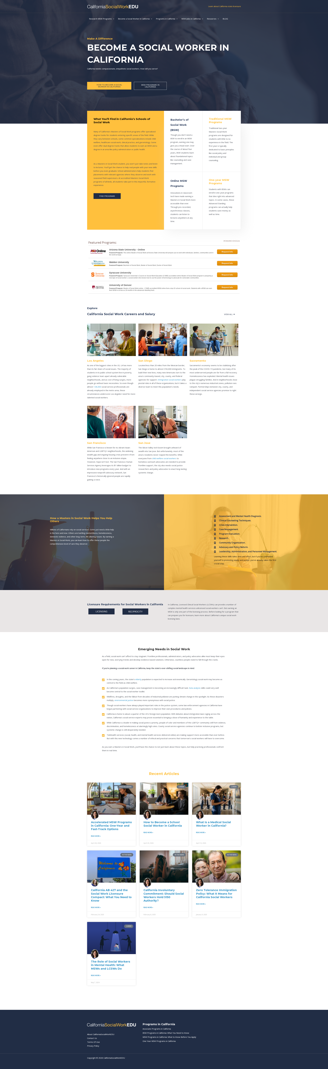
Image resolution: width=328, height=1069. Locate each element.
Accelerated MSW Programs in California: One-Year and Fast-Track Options (111, 826)
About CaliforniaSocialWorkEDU (100, 1034)
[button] (113, 18)
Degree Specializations (109, 126)
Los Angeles (95, 360)
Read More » (96, 836)
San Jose (144, 443)
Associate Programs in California (157, 1028)
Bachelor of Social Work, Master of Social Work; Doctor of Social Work (147, 265)
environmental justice (124, 700)
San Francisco (96, 443)
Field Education (104, 159)
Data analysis (195, 688)
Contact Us (92, 1038)
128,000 (97, 386)
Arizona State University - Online (127, 249)
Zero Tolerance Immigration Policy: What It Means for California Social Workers (216, 894)
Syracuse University (120, 272)
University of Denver (120, 285)
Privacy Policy (93, 1046)
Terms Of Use (93, 1042)
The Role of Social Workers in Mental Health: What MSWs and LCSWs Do (110, 965)
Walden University (119, 262)
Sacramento (198, 360)
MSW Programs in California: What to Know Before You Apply (169, 1037)
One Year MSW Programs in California (159, 1041)
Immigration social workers (170, 379)
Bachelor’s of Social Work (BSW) (179, 125)
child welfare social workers (164, 458)
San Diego (145, 360)
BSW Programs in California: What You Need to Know (166, 1033)
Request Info (227, 252)
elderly (138, 679)
